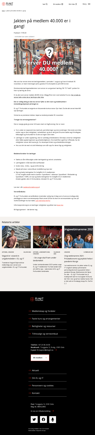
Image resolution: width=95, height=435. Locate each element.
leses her (60, 205)
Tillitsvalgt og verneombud (45, 333)
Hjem (3, 11)
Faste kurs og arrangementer (46, 318)
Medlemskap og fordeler (43, 311)
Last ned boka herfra (42, 201)
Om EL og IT (37, 377)
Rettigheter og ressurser (43, 326)
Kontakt (36, 393)
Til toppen (83, 429)
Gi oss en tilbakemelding (40, 411)
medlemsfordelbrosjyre (31, 187)
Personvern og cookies (43, 385)
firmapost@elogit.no (45, 350)
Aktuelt (35, 370)
